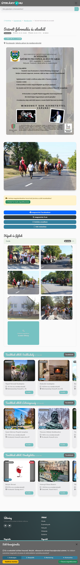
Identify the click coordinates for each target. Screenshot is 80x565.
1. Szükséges (12, 557)
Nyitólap (8, 20)
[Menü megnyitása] (76, 3)
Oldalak (44, 531)
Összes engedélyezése (69, 562)
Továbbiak (69, 355)
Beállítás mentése (11, 562)
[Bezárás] (76, 544)
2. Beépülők (30, 557)
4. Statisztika (67, 557)
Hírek (43, 521)
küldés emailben (41, 222)
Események (17, 20)
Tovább (28, 392)
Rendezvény (28, 20)
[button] (40, 91)
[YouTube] (9, 525)
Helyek (44, 528)
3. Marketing (48, 557)
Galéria (44, 535)
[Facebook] (5, 525)
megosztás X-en (40, 217)
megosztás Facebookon (40, 212)
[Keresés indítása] (76, 9)
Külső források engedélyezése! (18, 202)
